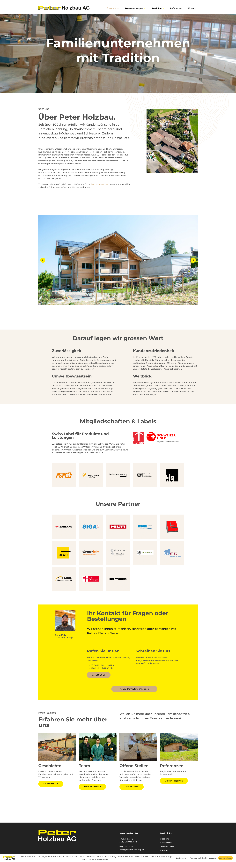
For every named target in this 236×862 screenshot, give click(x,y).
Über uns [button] (112, 8)
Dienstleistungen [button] (134, 8)
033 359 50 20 (98, 675)
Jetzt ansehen (132, 787)
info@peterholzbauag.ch (148, 660)
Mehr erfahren (50, 784)
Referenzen (176, 8)
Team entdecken (92, 787)
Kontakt (192, 8)
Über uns (164, 839)
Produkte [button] (157, 8)
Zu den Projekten (174, 781)
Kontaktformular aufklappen (134, 689)
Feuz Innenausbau (100, 184)
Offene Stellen (167, 847)
